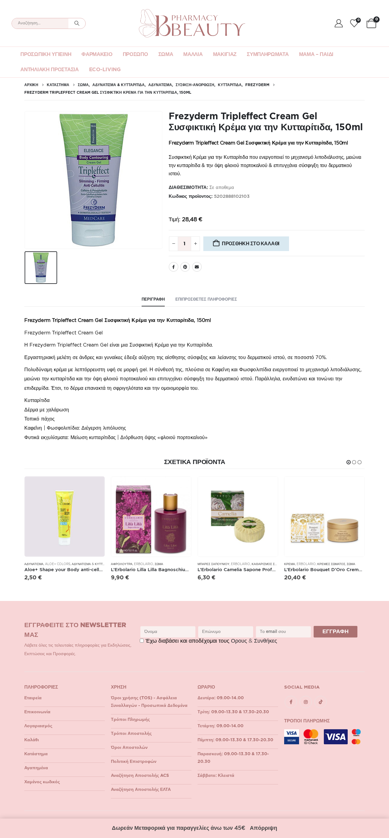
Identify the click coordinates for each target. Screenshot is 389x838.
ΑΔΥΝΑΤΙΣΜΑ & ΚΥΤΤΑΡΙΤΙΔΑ (93, 564)
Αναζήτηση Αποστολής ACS (140, 775)
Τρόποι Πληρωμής (130, 720)
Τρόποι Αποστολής (131, 734)
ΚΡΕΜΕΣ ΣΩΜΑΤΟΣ (331, 564)
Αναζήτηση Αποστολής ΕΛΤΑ (141, 789)
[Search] (76, 23)
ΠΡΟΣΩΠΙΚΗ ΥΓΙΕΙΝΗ (45, 54)
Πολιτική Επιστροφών (134, 761)
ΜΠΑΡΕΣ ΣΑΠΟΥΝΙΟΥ (213, 564)
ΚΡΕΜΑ (289, 564)
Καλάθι (31, 740)
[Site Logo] (192, 23)
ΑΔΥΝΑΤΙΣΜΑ (33, 564)
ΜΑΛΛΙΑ (192, 54)
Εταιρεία (33, 698)
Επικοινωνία (37, 712)
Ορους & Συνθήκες (254, 641)
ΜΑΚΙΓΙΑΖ (225, 54)
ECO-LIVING (105, 69)
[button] (348, 462)
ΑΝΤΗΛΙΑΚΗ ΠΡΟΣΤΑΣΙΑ (49, 69)
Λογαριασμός (38, 726)
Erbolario (143, 564)
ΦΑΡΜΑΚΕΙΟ (96, 54)
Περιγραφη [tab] (153, 300)
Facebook (173, 267)
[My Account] (338, 23)
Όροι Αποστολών (129, 747)
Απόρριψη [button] (263, 828)
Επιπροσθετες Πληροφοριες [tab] (206, 300)
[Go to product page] (65, 517)
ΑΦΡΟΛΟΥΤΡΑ (122, 564)
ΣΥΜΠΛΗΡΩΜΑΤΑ (267, 54)
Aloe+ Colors (57, 564)
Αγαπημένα (36, 768)
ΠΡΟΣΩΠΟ (135, 54)
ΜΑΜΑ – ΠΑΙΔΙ (316, 54)
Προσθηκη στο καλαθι (250, 243)
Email (197, 267)
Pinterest (185, 267)
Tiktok (321, 702)
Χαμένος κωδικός (42, 782)
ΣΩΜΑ (165, 54)
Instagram (306, 702)
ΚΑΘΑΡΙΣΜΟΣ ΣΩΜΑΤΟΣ (269, 564)
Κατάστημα (36, 754)
